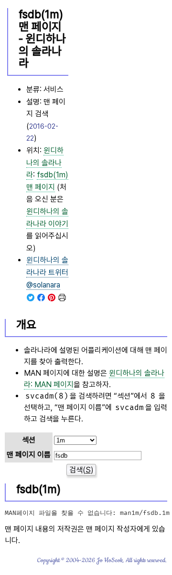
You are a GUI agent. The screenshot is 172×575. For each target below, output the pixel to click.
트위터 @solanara (47, 272)
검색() (81, 469)
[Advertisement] (119, 155)
